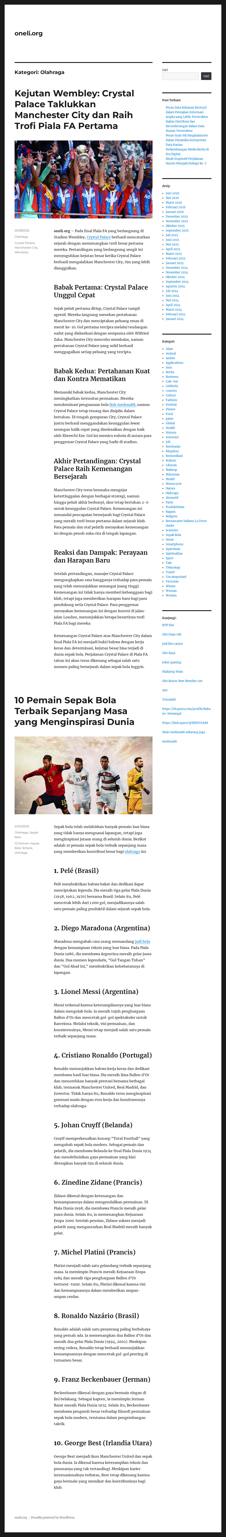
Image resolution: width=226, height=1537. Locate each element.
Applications (174, 363)
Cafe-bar (172, 381)
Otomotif (172, 498)
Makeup (171, 470)
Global (170, 423)
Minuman (173, 474)
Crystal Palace (99, 237)
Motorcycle (174, 484)
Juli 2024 (172, 291)
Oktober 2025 (175, 226)
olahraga (132, 851)
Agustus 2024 (175, 286)
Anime (170, 358)
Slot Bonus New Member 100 (182, 681)
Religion (171, 516)
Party (169, 502)
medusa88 (169, 741)
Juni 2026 (172, 193)
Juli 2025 (172, 235)
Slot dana (168, 653)
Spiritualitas (174, 553)
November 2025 (177, 221)
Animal (171, 353)
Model (170, 479)
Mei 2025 (172, 244)
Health (170, 428)
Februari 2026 (176, 207)
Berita (170, 372)
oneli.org (29, 33)
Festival (171, 405)
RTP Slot (168, 625)
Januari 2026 (175, 212)
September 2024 (177, 282)
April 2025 (173, 249)
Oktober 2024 (175, 277)
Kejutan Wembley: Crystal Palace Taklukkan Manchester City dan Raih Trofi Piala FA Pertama (74, 109)
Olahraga (21, 236)
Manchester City (26, 247)
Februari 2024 (175, 314)
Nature (170, 488)
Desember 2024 (177, 268)
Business (172, 377)
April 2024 (173, 305)
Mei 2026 (172, 198)
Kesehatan (173, 446)
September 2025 (177, 230)
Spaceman (173, 549)
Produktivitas (175, 507)
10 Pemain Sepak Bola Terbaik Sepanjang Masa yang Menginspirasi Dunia (75, 711)
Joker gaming (171, 662)
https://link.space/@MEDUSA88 (185, 723)
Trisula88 (169, 699)
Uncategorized (176, 577)
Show (170, 540)
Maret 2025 (174, 254)
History (171, 432)
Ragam (170, 512)
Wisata (170, 586)
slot (165, 690)
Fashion (171, 400)
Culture (171, 395)
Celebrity (172, 386)
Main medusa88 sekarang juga (183, 732)
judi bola (142, 941)
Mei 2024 (172, 300)
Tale (169, 563)
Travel (170, 572)
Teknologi (173, 567)
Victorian (172, 581)
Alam (169, 349)
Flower (170, 409)
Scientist (172, 530)
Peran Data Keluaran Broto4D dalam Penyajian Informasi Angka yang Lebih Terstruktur (187, 112)
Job (168, 442)
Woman (171, 591)
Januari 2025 (175, 263)
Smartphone (174, 544)
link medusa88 (122, 404)
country (171, 391)
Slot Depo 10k (171, 634)
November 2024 (177, 272)
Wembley (21, 252)
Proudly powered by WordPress (53, 1517)
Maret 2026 (174, 203)
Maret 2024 (174, 310)
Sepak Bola (173, 535)
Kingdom (172, 451)
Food (169, 414)
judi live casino (172, 644)
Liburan (171, 465)
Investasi (172, 437)
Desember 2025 (177, 216)
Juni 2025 (172, 240)
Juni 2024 (172, 296)
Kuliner (171, 460)
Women (171, 595)
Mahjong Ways (172, 672)
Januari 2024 (175, 319)
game (169, 419)
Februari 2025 (175, 258)
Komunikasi (174, 456)
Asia (169, 367)
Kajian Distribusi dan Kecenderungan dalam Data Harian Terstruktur (185, 126)
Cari (165, 70)
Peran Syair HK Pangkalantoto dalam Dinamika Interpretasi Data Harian (187, 140)
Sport (169, 558)
